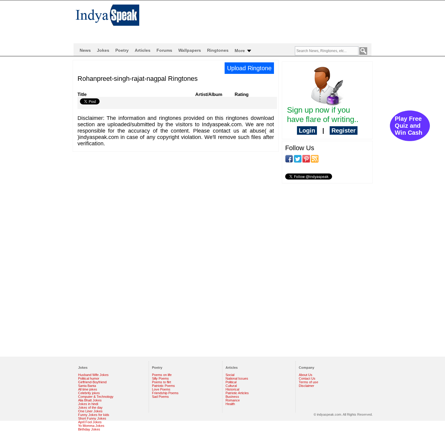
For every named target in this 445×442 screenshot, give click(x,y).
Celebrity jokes (89, 393)
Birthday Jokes (89, 429)
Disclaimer (306, 386)
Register (343, 130)
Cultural (231, 386)
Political (231, 382)
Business (232, 396)
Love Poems (161, 389)
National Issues (237, 378)
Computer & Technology (96, 396)
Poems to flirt (161, 382)
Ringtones (218, 50)
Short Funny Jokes (92, 418)
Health (230, 404)
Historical (232, 389)
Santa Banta (87, 386)
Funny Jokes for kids (93, 415)
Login (307, 130)
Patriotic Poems (163, 386)
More (240, 50)
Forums (164, 50)
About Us (305, 375)
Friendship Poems (165, 393)
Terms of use (308, 382)
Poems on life (162, 375)
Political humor (88, 378)
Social (230, 375)
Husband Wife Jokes (93, 375)
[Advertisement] (262, 20)
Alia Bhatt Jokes (90, 400)
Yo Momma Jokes (91, 425)
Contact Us (307, 378)
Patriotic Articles (237, 393)
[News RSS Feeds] (314, 158)
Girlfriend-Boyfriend (92, 382)
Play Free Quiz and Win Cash (408, 125)
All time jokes (87, 389)
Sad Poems (160, 396)
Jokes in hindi (88, 404)
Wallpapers (189, 50)
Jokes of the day (90, 407)
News (85, 50)
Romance (233, 400)
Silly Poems (160, 378)
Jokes (103, 50)
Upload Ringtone (249, 68)
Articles (142, 50)
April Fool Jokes (90, 422)
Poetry (122, 50)
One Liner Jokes (90, 411)
